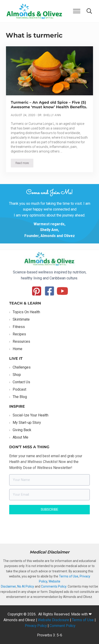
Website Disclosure (53, 620)
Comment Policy (62, 626)
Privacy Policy (36, 626)
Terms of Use (68, 576)
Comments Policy (53, 586)
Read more (24, 163)
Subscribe (49, 509)
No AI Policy (25, 586)
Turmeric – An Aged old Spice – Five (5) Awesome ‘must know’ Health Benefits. (49, 104)
